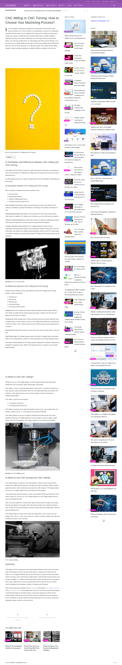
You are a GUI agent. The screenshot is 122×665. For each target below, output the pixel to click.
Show (13, 157)
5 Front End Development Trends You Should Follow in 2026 (75, 59)
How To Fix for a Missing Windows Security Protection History (75, 343)
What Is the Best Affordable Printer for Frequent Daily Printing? (102, 51)
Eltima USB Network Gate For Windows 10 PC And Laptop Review (75, 37)
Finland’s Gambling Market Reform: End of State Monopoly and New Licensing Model (103, 313)
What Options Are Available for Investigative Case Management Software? (103, 415)
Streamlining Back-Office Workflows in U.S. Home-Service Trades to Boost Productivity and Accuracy (75, 292)
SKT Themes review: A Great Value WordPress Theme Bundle (75, 146)
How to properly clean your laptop (100, 237)
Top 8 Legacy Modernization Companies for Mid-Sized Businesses (103, 213)
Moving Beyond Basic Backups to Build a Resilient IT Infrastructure (43, 11)
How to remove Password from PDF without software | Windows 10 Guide (74, 171)
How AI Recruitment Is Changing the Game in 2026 (103, 287)
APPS (62, 5)
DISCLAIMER (105, 1)
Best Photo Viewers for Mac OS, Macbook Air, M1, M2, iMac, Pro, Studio (75, 183)
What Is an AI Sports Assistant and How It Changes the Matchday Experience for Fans (103, 338)
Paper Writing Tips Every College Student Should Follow (75, 303)
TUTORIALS (79, 5)
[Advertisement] (29, 54)
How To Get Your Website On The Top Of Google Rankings (74, 47)
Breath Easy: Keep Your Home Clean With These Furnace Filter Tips (31, 648)
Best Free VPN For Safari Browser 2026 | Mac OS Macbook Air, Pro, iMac (75, 220)
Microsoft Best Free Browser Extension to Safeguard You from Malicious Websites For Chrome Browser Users (75, 95)
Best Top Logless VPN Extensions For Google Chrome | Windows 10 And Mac (74, 259)
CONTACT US (113, 1)
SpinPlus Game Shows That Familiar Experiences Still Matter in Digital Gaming (103, 128)
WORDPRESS (38, 5)
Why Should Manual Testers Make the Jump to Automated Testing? (74, 330)
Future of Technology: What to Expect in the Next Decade (103, 515)
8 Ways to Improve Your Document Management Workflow (50, 648)
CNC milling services (51, 588)
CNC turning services (15, 590)
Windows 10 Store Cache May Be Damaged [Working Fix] (75, 121)
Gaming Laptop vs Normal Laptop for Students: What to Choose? (101, 262)
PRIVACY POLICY (96, 1)
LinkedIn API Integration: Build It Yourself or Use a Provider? (103, 102)
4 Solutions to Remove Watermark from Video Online (80, 82)
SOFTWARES (51, 5)
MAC (70, 5)
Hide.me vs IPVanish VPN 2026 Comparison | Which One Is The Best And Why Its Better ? (75, 280)
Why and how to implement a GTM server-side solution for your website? (103, 441)
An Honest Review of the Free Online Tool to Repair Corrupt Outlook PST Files (103, 364)
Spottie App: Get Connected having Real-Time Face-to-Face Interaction (75, 195)
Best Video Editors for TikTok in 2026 (79, 268)
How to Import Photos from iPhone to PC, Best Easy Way (102, 205)
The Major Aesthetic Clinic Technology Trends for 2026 (75, 109)
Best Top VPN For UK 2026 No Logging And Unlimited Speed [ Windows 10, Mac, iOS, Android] (75, 317)
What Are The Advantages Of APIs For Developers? (13, 647)
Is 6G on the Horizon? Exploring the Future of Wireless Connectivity (103, 390)
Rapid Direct (34, 588)
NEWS (27, 5)
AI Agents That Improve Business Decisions (103, 465)
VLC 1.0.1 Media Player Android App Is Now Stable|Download (74, 233)
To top (115, 662)
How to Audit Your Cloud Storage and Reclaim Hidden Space (101, 179)
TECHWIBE (10, 5)
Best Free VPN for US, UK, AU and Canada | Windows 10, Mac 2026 (75, 71)
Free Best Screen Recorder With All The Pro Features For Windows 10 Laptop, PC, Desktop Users (75, 157)
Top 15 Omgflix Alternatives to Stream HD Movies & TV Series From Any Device (75, 208)
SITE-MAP (88, 1)
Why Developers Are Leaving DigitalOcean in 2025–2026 (103, 490)
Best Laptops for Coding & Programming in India (103, 154)
